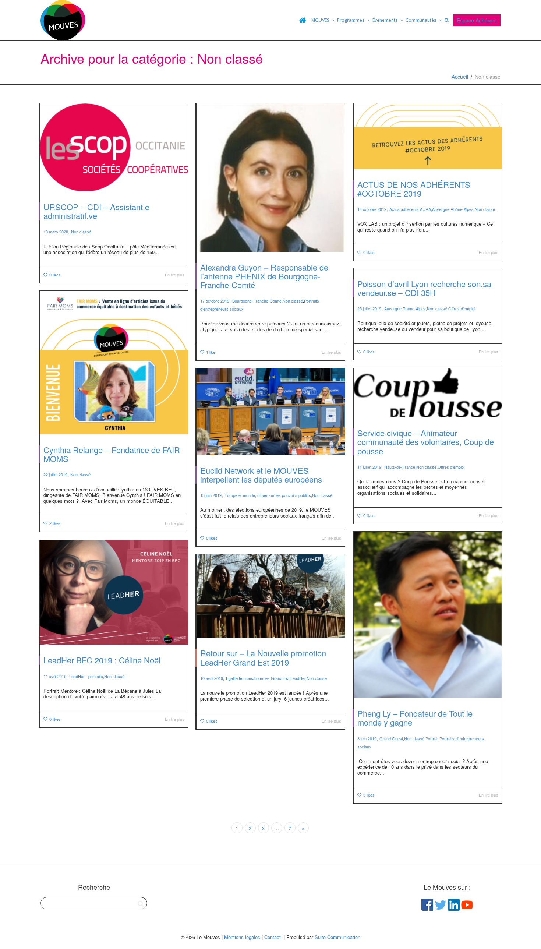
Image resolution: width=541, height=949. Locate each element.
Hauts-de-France (399, 467)
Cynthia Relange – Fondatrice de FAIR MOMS (111, 454)
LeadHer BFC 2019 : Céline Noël (101, 660)
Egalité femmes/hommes (248, 678)
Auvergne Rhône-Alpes (453, 209)
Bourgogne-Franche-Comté (257, 301)
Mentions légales (242, 937)
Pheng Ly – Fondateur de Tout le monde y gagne (415, 718)
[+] (114, 147)
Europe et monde (239, 495)
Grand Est (280, 678)
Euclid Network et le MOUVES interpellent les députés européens (261, 475)
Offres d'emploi (461, 308)
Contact (272, 937)
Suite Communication (337, 937)
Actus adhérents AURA (410, 209)
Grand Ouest (391, 738)
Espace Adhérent (477, 20)
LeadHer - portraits (86, 676)
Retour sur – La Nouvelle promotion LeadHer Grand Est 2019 (263, 657)
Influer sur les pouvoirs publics (283, 495)
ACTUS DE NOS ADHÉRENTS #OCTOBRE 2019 (413, 189)
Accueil (460, 76)
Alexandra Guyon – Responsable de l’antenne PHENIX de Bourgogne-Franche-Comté (264, 275)
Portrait (431, 738)
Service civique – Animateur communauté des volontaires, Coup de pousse (425, 441)
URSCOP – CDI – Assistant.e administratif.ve (96, 211)
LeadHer (297, 678)
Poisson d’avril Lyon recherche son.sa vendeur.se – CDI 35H (424, 288)
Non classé (81, 231)
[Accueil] (302, 20)
